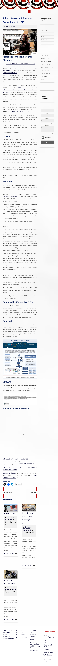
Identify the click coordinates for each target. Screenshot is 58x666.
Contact (43, 34)
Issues (46, 649)
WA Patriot (27, 531)
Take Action (48, 652)
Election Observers (46, 40)
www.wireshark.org (10, 196)
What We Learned (46, 73)
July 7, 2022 (10, 26)
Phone (47, 118)
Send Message (47, 142)
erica (7, 521)
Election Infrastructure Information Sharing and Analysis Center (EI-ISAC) (20, 90)
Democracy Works (10, 73)
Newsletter (44, 52)
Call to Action (44, 30)
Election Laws (44, 37)
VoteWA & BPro (10, 514)
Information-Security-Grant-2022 (15, 459)
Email (47, 113)
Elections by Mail (45, 43)
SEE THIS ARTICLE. (27, 464)
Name (47, 108)
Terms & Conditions (46, 58)
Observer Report (45, 55)
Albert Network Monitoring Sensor (20, 63)
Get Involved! (44, 46)
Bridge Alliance (9, 473)
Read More (9, 553)
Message (47, 125)
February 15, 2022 (9, 518)
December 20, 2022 (28, 528)
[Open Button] (29, 11)
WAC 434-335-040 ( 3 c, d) (18, 111)
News (42, 49)
